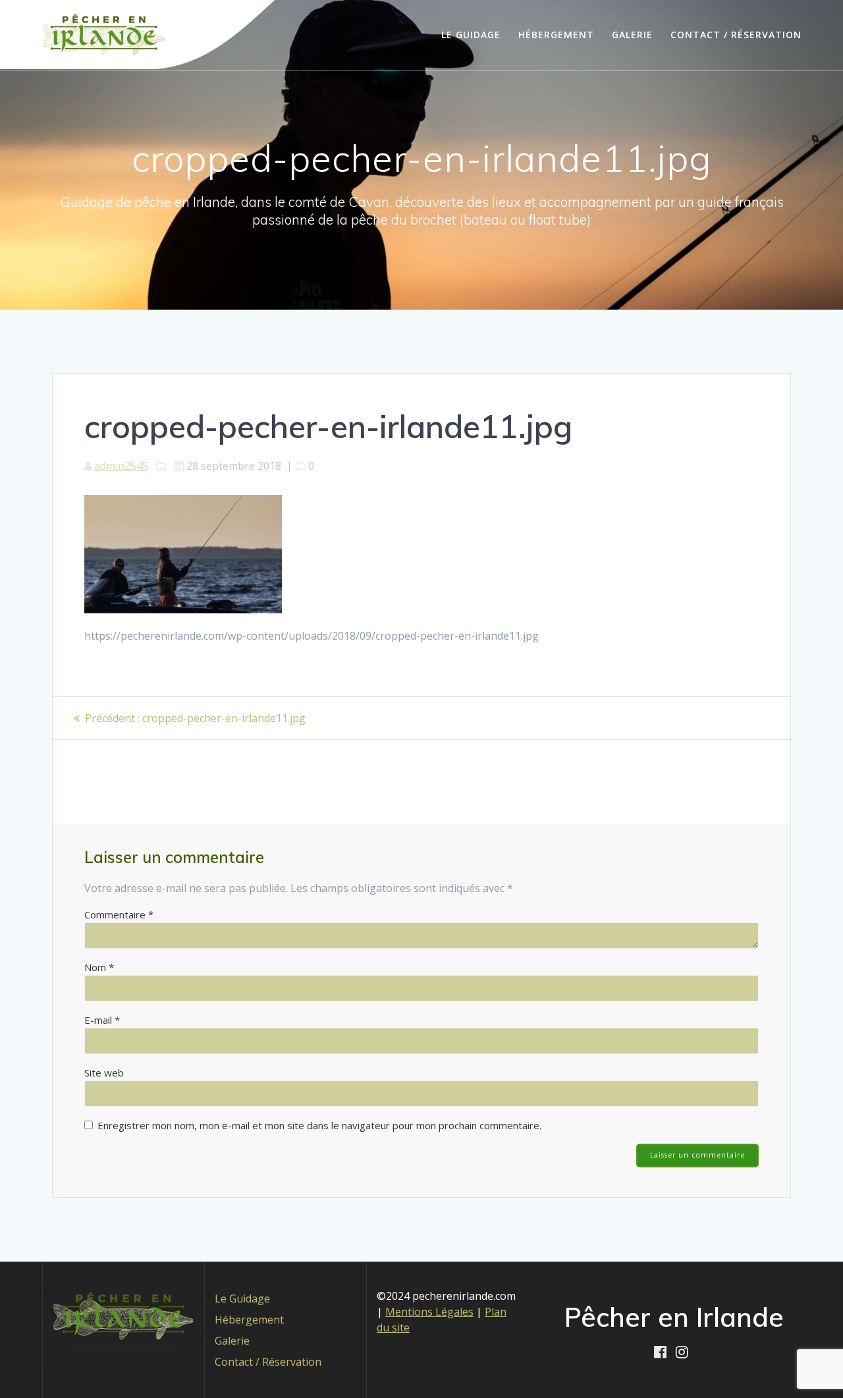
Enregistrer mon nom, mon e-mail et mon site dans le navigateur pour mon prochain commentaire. (319, 1125)
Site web (104, 1072)
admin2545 (121, 466)
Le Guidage (471, 34)
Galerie (632, 34)
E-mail (102, 1019)
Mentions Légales (429, 1311)
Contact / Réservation (736, 34)
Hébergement (556, 34)
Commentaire (118, 914)
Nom (99, 967)
